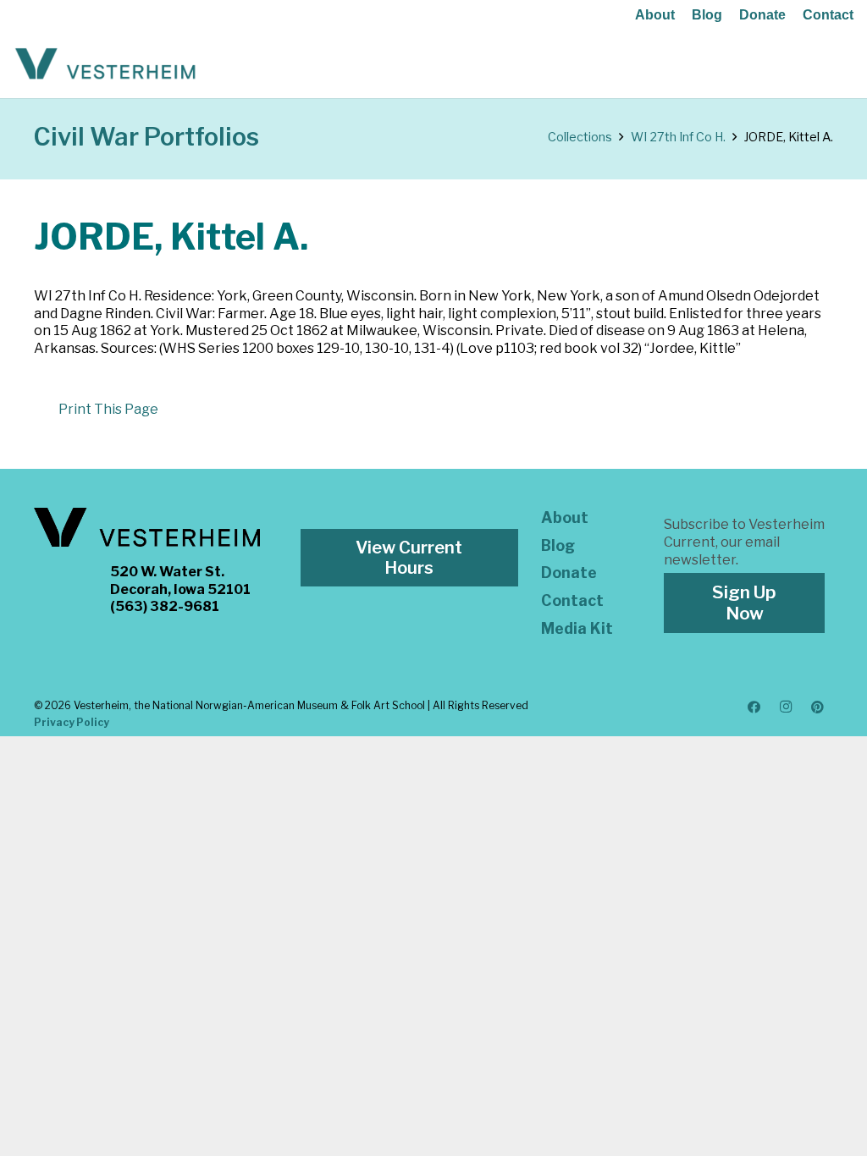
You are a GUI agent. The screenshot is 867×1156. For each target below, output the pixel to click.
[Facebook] (754, 707)
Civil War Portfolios (146, 136)
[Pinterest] (818, 707)
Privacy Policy (71, 722)
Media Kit (577, 628)
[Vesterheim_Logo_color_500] (105, 64)
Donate (762, 15)
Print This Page (108, 409)
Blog (707, 15)
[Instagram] (786, 707)
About (655, 15)
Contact (828, 15)
